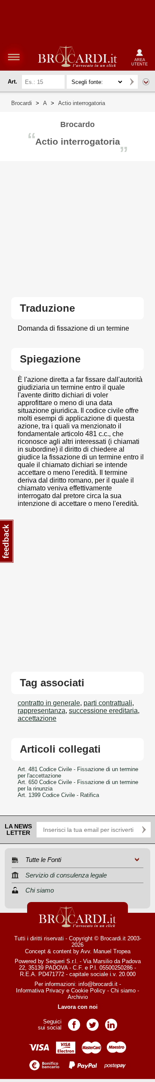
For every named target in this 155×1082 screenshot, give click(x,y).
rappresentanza (41, 710)
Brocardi (21, 103)
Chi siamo (123, 990)
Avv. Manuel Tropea (105, 951)
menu (14, 57)
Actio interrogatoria (81, 103)
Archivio (78, 997)
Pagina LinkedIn (111, 1022)
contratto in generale (49, 703)
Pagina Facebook (74, 1022)
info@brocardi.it (98, 984)
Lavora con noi (78, 1007)
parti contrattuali (108, 703)
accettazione (37, 718)
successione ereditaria (103, 710)
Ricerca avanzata (146, 82)
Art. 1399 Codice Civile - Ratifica (58, 795)
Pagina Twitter (93, 1022)
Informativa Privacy (40, 990)
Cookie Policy (88, 990)
